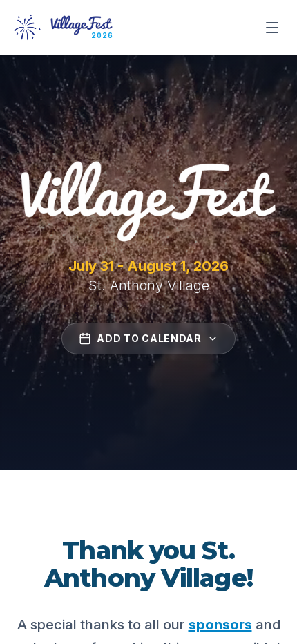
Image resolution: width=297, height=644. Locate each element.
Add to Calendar (149, 338)
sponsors (220, 624)
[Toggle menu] (272, 27)
